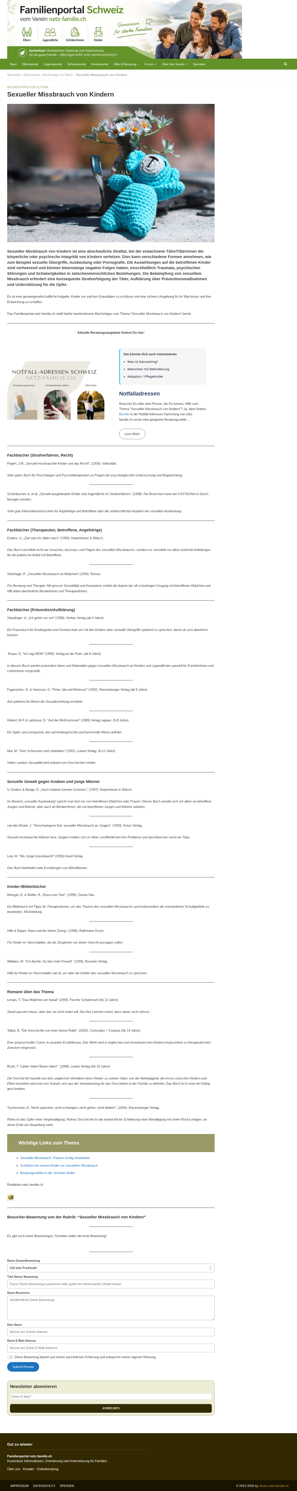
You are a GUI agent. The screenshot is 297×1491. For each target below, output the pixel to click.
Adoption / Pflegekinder (145, 376)
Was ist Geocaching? (142, 361)
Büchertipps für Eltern (58, 75)
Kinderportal (99, 64)
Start (13, 64)
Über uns (13, 1469)
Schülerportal (76, 64)
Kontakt (28, 1469)
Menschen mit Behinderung (148, 369)
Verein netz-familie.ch (274, 1486)
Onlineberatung (47, 1469)
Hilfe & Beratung (125, 64)
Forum (149, 64)
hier (126, 414)
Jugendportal (53, 64)
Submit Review (23, 1367)
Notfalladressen (139, 393)
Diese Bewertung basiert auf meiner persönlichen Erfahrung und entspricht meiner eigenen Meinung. (85, 1357)
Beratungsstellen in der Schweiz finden (47, 1173)
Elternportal (30, 64)
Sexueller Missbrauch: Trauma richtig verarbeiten (55, 1158)
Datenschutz (44, 1486)
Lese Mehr (132, 434)
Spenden (199, 64)
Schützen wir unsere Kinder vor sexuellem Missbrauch (59, 1165)
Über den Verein (173, 64)
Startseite (13, 75)
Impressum (19, 1486)
